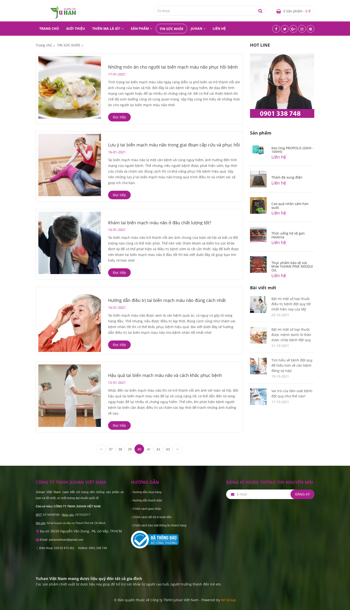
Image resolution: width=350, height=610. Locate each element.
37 (111, 449)
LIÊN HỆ (219, 28)
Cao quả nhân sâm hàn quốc (290, 205)
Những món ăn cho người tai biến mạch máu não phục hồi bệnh (173, 67)
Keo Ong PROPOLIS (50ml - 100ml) (292, 150)
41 (149, 449)
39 (130, 449)
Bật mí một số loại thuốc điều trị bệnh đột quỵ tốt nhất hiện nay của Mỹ (291, 303)
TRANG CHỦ (49, 28)
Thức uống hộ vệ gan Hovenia (288, 235)
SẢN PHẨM (140, 28)
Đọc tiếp (119, 117)
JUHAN (196, 28)
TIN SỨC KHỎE (171, 28)
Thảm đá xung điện (286, 177)
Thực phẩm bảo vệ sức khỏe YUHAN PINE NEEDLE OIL (292, 266)
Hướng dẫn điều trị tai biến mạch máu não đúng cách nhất (167, 300)
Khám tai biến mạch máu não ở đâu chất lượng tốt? (159, 222)
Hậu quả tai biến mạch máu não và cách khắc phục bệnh (165, 375)
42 (158, 449)
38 (120, 449)
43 (168, 449)
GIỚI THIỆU (75, 28)
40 (139, 449)
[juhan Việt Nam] (63, 12)
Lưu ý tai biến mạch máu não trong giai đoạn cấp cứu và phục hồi (174, 145)
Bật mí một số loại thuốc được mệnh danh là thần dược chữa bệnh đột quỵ (291, 334)
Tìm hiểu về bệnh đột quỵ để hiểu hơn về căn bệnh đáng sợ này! (291, 365)
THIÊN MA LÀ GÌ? (106, 28)
